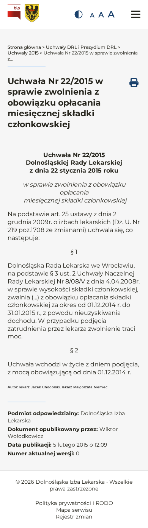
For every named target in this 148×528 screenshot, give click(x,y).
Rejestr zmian (74, 516)
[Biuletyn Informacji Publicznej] (15, 14)
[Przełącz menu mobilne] (135, 14)
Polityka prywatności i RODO (74, 503)
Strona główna (24, 47)
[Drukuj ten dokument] (134, 82)
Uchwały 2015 (23, 53)
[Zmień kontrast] (78, 14)
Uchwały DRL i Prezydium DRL (81, 47)
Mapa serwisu (74, 509)
